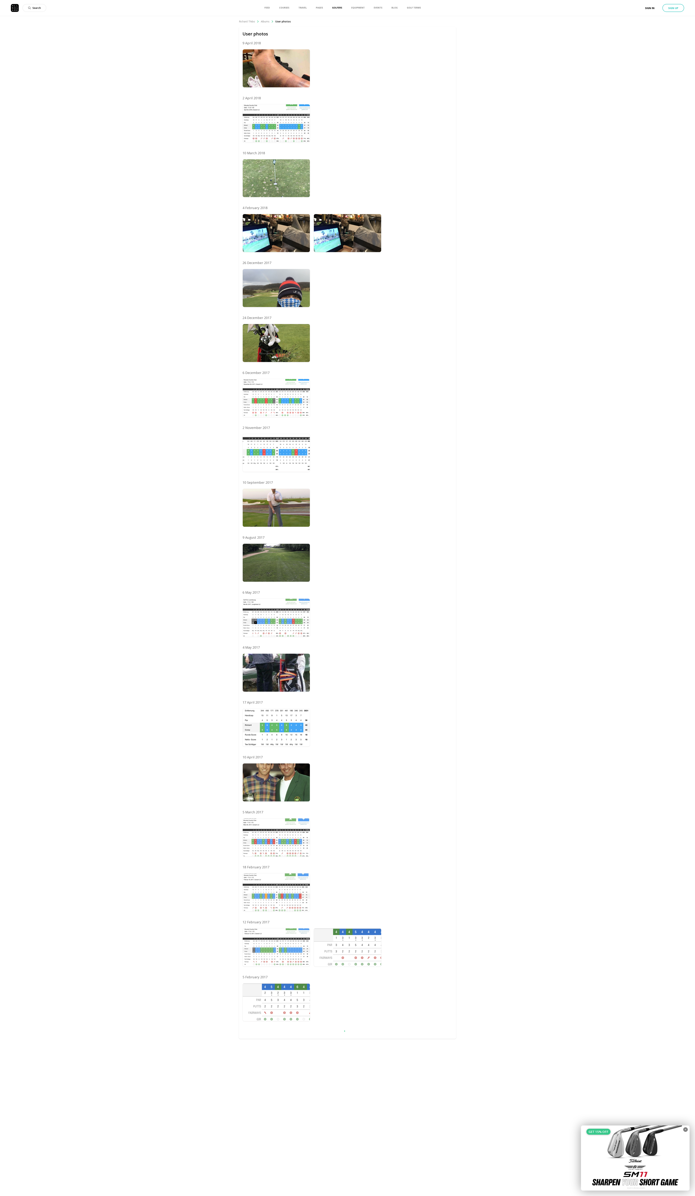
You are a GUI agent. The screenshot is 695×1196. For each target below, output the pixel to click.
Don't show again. (636, 1187)
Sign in (649, 8)
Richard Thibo (247, 21)
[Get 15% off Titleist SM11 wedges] (635, 1158)
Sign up (673, 8)
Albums (265, 21)
